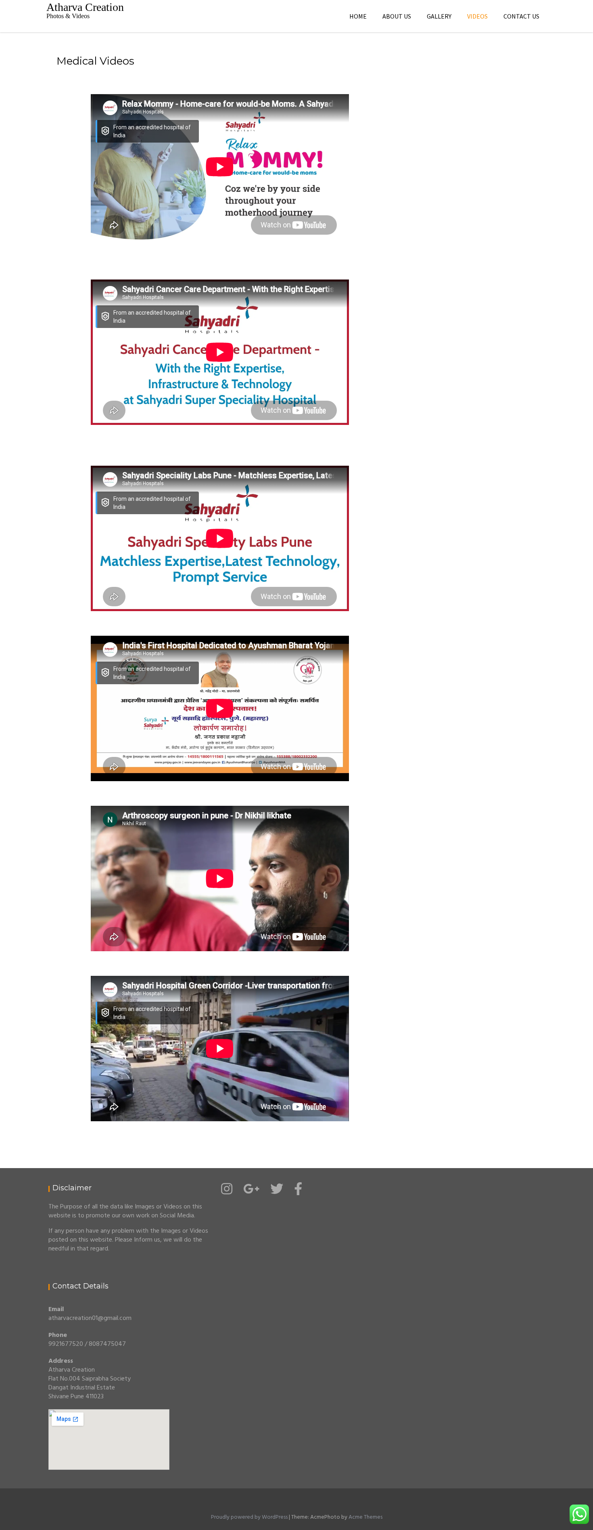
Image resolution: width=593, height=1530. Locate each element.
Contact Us (521, 16)
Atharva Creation (85, 7)
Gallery (439, 16)
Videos (477, 16)
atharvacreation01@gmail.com (90, 1318)
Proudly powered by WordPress (249, 1517)
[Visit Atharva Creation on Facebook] (298, 1192)
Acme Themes (365, 1517)
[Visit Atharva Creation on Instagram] (226, 1192)
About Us (396, 16)
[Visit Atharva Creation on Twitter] (276, 1192)
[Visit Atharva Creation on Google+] (251, 1192)
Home (358, 16)
